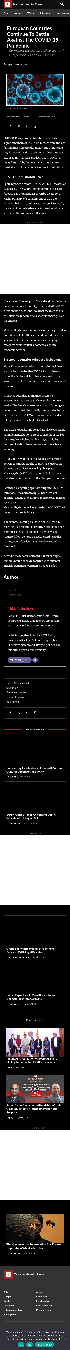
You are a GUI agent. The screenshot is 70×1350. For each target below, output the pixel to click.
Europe (8, 64)
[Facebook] (10, 126)
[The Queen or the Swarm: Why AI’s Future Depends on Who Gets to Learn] (35, 1228)
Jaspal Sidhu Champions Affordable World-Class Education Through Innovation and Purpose (33, 1108)
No (29, 1344)
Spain (16, 701)
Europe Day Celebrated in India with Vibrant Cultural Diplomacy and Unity (34, 769)
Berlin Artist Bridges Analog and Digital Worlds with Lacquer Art (31, 816)
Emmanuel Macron (16, 692)
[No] (65, 1338)
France (9, 697)
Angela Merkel (21, 683)
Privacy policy (44, 1344)
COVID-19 (12, 687)
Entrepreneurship (19, 957)
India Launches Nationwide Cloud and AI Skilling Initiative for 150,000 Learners (31, 1060)
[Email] (35, 660)
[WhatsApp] (34, 126)
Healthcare (20, 64)
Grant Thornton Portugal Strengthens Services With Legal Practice (30, 950)
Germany (20, 697)
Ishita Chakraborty (21, 609)
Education (14, 823)
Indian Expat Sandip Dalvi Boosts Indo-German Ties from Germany (30, 996)
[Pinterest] (26, 126)
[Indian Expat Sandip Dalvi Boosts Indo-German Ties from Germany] (35, 979)
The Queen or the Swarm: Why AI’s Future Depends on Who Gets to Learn (33, 1246)
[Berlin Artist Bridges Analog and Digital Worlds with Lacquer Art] (35, 798)
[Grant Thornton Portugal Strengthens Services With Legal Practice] (35, 932)
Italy (8, 701)
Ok (21, 1344)
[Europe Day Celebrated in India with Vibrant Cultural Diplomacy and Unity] (35, 752)
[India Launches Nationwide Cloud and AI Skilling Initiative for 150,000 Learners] (35, 1042)
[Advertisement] (35, 259)
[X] (18, 126)
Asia (10, 1067)
